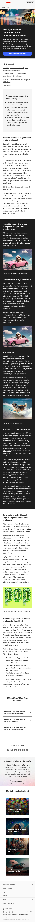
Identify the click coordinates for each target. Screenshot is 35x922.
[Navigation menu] (2, 2)
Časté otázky (7, 85)
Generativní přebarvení (16, 501)
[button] (23, 2)
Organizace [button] (5, 892)
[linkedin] (12, 912)
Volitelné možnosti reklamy (23, 919)
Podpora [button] (5, 895)
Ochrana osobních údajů (24, 914)
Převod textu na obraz (10, 635)
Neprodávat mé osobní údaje (9, 919)
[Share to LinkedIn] (15, 750)
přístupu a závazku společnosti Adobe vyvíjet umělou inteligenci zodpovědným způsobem (15, 579)
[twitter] (9, 912)
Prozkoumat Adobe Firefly (17, 54)
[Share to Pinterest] (19, 750)
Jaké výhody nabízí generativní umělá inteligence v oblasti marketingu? (15, 728)
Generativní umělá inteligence (13, 144)
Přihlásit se (30, 2)
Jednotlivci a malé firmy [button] (9, 884)
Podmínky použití (6, 916)
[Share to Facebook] (8, 750)
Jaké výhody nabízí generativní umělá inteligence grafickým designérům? (15, 712)
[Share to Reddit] (23, 750)
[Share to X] (12, 750)
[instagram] (6, 912)
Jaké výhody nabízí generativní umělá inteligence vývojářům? (15, 720)
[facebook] (3, 912)
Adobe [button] (4, 899)
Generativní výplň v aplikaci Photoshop (16, 366)
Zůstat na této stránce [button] (8, 903)
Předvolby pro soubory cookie (17, 916)
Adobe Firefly (5, 7)
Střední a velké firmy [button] (8, 888)
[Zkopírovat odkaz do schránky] (27, 750)
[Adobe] (8, 2)
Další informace (17, 781)
